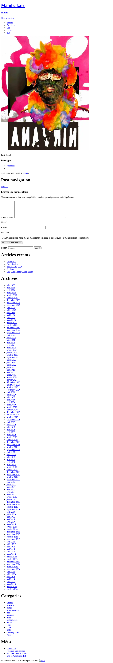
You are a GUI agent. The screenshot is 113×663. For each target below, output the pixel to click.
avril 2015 (11, 551)
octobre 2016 (12, 507)
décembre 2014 (13, 561)
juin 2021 (11, 370)
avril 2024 (11, 345)
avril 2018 (11, 462)
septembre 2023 (13, 357)
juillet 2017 (11, 484)
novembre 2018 (13, 444)
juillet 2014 (11, 574)
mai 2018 (11, 459)
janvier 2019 (12, 439)
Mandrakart (13, 5)
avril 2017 (11, 492)
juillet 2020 (11, 395)
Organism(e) (12, 264)
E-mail (5, 227)
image (25, 173)
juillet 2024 (11, 337)
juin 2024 (11, 340)
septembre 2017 (13, 479)
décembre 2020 (13, 382)
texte (9, 630)
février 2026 (12, 295)
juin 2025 (11, 312)
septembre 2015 (13, 539)
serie (9, 625)
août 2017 (11, 482)
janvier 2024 (12, 352)
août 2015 (11, 542)
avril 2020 (11, 402)
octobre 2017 (12, 477)
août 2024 (11, 335)
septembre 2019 (13, 419)
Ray (8, 32)
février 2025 (12, 322)
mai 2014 (11, 579)
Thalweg (10, 269)
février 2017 (12, 497)
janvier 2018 (12, 469)
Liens (9, 30)
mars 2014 (11, 584)
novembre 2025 (13, 302)
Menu (4, 12)
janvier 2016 (12, 529)
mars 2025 (11, 320)
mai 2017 (11, 489)
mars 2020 (11, 405)
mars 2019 (11, 434)
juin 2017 (11, 487)
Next (4, 186)
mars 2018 (11, 464)
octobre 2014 (12, 566)
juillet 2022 (11, 365)
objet (9, 617)
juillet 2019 (11, 424)
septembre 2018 (13, 449)
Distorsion (11, 261)
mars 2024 (11, 347)
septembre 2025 (13, 305)
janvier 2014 (12, 589)
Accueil (10, 22)
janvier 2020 (12, 410)
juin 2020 (11, 397)
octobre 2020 (12, 387)
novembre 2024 (13, 330)
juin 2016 (11, 517)
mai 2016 (11, 519)
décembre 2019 (13, 412)
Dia (8, 27)
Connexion (11, 648)
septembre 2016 (13, 509)
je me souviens (13, 610)
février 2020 (12, 407)
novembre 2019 (13, 414)
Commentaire (7, 217)
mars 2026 (11, 292)
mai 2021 (11, 372)
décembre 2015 (13, 532)
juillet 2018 (11, 454)
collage (10, 602)
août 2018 (11, 452)
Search (4, 248)
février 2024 (12, 350)
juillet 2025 (11, 310)
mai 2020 (11, 400)
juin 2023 (11, 362)
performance (12, 620)
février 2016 (12, 527)
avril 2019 (11, 432)
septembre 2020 (13, 390)
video (9, 635)
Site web (5, 232)
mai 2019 (11, 429)
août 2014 (11, 571)
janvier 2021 (12, 380)
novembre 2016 (13, 504)
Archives (10, 25)
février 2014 (12, 586)
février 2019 (12, 437)
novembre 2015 (13, 534)
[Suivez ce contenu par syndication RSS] (42, 660)
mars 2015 (11, 554)
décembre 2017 (13, 472)
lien (8, 612)
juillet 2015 (11, 544)
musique (10, 615)
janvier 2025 (12, 325)
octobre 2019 (12, 417)
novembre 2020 (13, 385)
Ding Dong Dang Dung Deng (20, 271)
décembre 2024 (13, 327)
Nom (4, 222)
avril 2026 (11, 290)
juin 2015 (11, 547)
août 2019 (11, 422)
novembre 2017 (13, 474)
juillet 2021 (11, 367)
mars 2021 (11, 375)
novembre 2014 (13, 564)
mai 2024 (11, 342)
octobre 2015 (12, 537)
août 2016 (11, 512)
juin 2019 (11, 427)
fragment (10, 605)
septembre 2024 (13, 332)
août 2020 (11, 392)
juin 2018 (11, 457)
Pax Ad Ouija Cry (14, 266)
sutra (9, 627)
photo (9, 622)
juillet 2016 (11, 514)
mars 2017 (11, 494)
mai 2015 (11, 549)
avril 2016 (11, 522)
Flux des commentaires (17, 653)
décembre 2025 (13, 300)
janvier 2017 (12, 499)
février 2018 (12, 467)
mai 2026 (11, 287)
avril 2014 (11, 581)
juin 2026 (11, 285)
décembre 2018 (13, 442)
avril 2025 (11, 317)
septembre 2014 (13, 569)
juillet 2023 (11, 360)
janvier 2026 (12, 297)
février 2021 (12, 377)
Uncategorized (13, 632)
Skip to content (7, 18)
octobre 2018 (12, 447)
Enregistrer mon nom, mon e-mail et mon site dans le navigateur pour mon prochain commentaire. (46, 238)
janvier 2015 (12, 559)
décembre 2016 (13, 502)
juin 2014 (11, 576)
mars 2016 (11, 524)
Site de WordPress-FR (16, 656)
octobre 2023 (12, 355)
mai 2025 (11, 315)
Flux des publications (16, 651)
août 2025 (11, 307)
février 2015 (12, 556)
